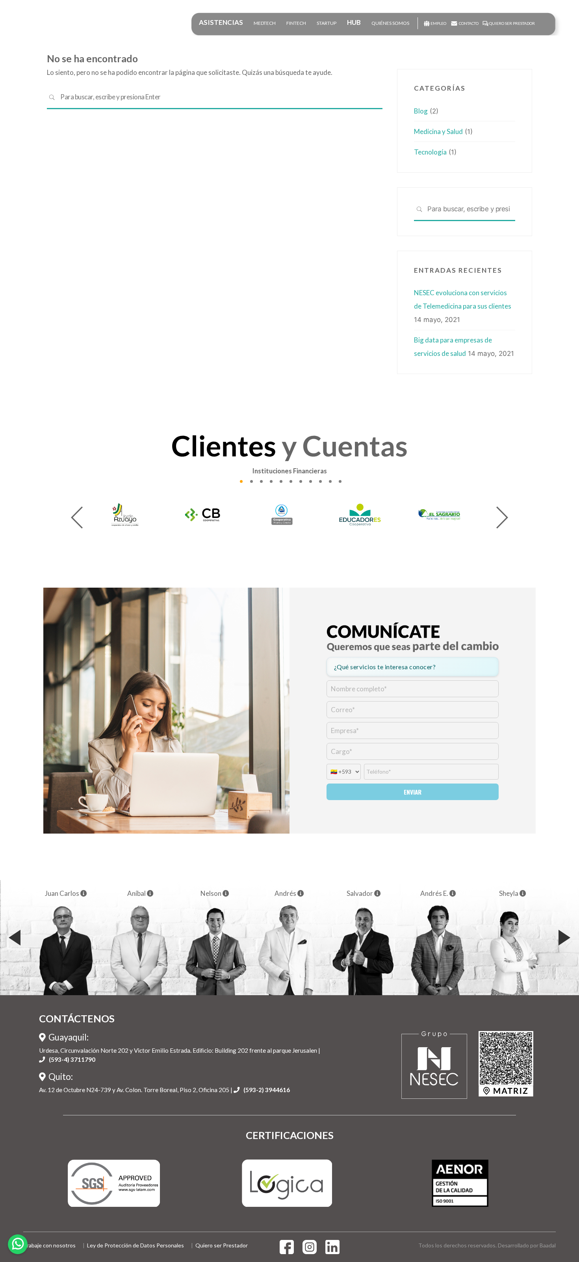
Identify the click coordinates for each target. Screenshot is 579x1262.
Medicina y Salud (438, 131)
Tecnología (430, 152)
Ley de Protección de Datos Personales (135, 1245)
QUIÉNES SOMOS (390, 23)
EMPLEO (438, 23)
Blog (421, 111)
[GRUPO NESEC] (40, 25)
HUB (354, 22)
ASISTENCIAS (221, 22)
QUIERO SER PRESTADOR (512, 23)
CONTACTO (469, 23)
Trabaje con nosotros (49, 1245)
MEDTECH (265, 23)
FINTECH (296, 23)
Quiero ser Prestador (221, 1245)
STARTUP (326, 23)
